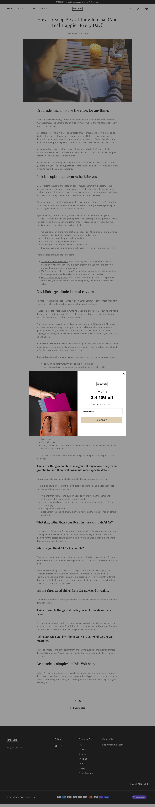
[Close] (123, 373)
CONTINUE (102, 420)
